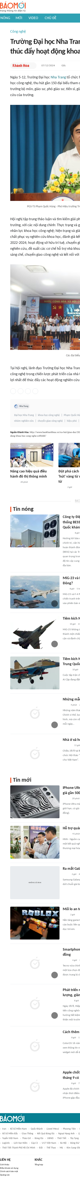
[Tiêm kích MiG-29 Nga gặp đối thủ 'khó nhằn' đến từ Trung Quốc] (34, 673)
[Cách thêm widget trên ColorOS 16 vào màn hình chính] (34, 1046)
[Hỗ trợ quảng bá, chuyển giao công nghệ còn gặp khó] (34, 842)
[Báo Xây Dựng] (67, 745)
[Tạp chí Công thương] (67, 533)
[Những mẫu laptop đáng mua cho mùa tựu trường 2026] (34, 713)
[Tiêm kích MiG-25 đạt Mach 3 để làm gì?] (34, 632)
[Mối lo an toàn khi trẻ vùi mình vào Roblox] (34, 923)
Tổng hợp (39, 1165)
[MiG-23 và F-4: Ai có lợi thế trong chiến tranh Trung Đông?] (34, 592)
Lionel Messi (53, 1129)
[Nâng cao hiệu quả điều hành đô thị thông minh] (31, 455)
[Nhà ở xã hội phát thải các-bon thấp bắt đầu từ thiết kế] (34, 753)
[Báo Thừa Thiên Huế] (66, 834)
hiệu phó (72, 421)
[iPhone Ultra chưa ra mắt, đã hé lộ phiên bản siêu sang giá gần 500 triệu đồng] (34, 801)
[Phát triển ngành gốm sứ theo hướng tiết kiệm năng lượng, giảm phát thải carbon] (34, 1004)
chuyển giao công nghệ (50, 421)
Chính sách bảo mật (9, 1171)
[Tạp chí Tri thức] (65, 915)
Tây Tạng (74, 1138)
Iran (4, 1129)
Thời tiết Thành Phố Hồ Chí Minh (18, 1148)
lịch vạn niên (20, 1143)
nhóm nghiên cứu (24, 421)
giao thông (27, 1133)
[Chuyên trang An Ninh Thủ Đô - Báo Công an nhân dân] (65, 589)
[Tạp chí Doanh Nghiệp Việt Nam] (66, 960)
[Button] (32, 65)
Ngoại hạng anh (66, 1133)
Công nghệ (18, 32)
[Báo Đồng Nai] (14, 482)
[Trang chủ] (13, 7)
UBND (50, 1138)
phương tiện (69, 1129)
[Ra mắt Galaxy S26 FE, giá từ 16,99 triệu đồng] (34, 882)
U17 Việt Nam (49, 1143)
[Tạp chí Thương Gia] (65, 705)
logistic (6, 1143)
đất (41, 1148)
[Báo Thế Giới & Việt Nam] (66, 1038)
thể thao (51, 1148)
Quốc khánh (37, 1129)
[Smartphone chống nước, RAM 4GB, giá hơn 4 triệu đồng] (34, 963)
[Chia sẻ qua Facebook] (13, 391)
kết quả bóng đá (45, 1133)
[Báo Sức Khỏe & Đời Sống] (66, 670)
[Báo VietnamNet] (66, 798)
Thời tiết (61, 1138)
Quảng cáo (5, 1175)
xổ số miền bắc (10, 1133)
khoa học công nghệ (49, 415)
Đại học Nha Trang (24, 415)
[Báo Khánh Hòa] (21, 66)
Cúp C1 (34, 1143)
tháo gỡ (26, 1138)
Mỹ (61, 1148)
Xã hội (63, 1143)
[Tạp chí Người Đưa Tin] (61, 487)
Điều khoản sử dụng (9, 1168)
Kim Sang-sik (73, 1148)
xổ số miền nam (18, 1129)
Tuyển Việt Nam (10, 1138)
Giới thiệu (4, 1165)
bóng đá (39, 1138)
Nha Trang (58, 77)
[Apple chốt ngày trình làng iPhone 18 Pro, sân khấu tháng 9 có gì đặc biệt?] (34, 1086)
